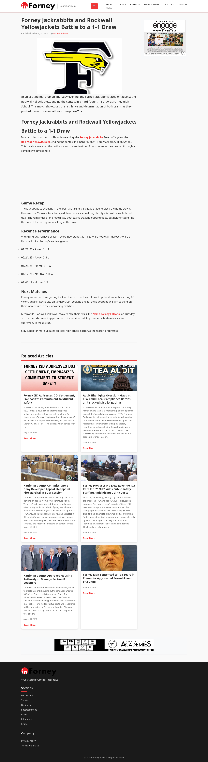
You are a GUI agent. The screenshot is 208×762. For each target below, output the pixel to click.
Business (135, 4)
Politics (169, 4)
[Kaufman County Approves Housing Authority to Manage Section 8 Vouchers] (49, 558)
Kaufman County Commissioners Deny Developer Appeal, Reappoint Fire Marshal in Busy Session (46, 489)
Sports (122, 4)
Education (26, 719)
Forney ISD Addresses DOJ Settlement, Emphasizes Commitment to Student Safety (49, 399)
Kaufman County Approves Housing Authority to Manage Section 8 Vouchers (47, 579)
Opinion (182, 4)
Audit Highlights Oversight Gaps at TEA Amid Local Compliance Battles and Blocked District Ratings (107, 399)
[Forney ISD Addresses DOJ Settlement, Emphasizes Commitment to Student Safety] (49, 378)
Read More (29, 438)
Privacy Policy (28, 740)
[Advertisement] (79, 178)
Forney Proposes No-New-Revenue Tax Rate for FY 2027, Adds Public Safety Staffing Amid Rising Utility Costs (109, 489)
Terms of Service (30, 745)
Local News (109, 6)
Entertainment (152, 4)
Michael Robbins (60, 33)
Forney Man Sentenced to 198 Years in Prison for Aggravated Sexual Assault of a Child (109, 578)
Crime (24, 724)
